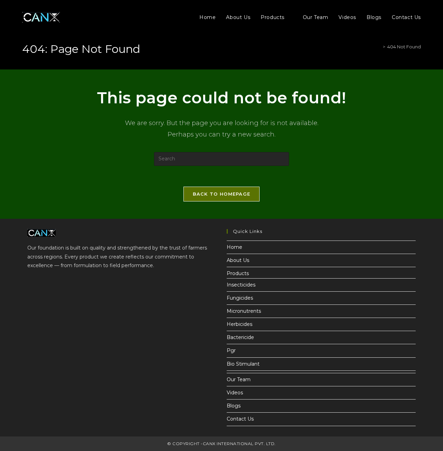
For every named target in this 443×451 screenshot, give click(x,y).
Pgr (231, 350)
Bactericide (240, 337)
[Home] (379, 46)
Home (234, 247)
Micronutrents (244, 311)
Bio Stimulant (243, 364)
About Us (238, 260)
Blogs (234, 406)
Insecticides (241, 285)
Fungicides (240, 298)
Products (238, 273)
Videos (235, 392)
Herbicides (239, 324)
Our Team (239, 379)
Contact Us (240, 419)
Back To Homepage (222, 194)
